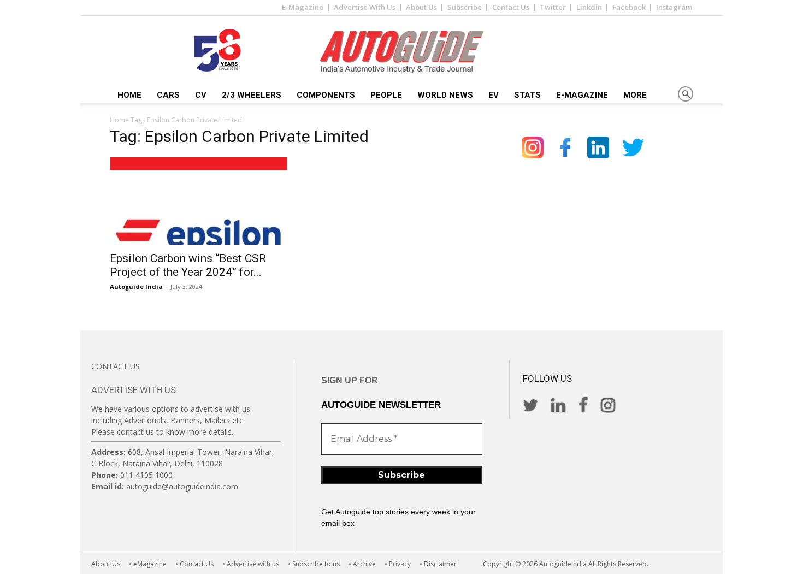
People (386, 95)
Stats (527, 95)
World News (445, 95)
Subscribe (464, 7)
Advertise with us (253, 564)
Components (326, 95)
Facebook (629, 7)
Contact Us (510, 7)
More (635, 95)
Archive (364, 564)
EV (493, 95)
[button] (685, 95)
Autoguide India (136, 286)
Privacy (400, 564)
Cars (168, 95)
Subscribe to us (316, 564)
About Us (421, 7)
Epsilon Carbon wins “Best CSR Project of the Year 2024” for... (188, 265)
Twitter (553, 7)
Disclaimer (440, 564)
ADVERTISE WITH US (133, 389)
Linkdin (589, 7)
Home (129, 95)
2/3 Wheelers (251, 95)
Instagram (674, 7)
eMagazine (150, 564)
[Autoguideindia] (401, 52)
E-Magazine (302, 7)
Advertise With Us (364, 7)
